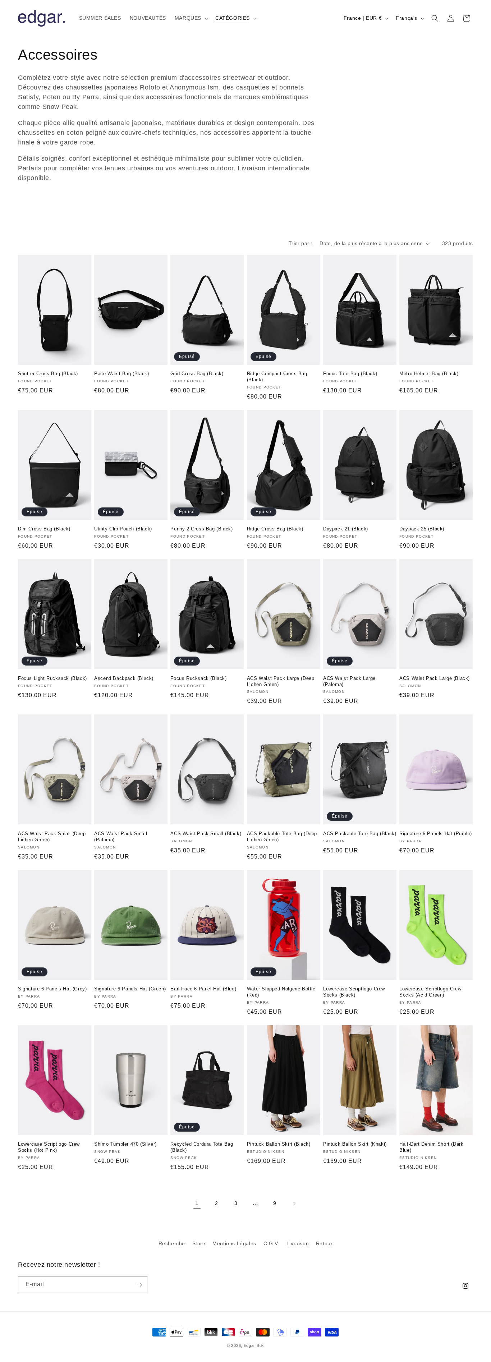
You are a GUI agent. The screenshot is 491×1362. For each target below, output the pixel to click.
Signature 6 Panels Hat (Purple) (435, 833)
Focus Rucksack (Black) (198, 678)
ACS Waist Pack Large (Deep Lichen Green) (281, 681)
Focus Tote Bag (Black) (350, 373)
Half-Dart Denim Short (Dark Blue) (431, 1147)
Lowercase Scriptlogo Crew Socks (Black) (354, 992)
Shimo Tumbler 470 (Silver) (125, 1144)
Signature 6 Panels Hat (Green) (130, 988)
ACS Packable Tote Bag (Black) (359, 833)
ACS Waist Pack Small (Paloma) (120, 836)
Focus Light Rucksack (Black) (52, 678)
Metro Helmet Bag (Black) (428, 373)
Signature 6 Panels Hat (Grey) (52, 988)
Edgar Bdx (254, 1345)
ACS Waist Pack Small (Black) (205, 833)
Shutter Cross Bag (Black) (48, 373)
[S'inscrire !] (139, 1284)
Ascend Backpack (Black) (123, 678)
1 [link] (197, 1203)
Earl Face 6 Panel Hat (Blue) (203, 988)
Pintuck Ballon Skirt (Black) (279, 1144)
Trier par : (300, 243)
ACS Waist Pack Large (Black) (434, 678)
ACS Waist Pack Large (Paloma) (349, 681)
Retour (324, 1243)
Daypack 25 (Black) (421, 529)
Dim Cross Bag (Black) (44, 529)
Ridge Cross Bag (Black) (275, 529)
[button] (190, 18)
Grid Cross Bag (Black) (196, 373)
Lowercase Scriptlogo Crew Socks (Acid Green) (430, 992)
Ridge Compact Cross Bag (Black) (277, 376)
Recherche (172, 1243)
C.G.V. (271, 1243)
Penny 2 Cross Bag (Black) (201, 529)
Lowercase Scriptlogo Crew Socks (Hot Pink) (49, 1147)
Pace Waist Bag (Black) (121, 373)
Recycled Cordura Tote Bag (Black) (201, 1147)
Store (199, 1243)
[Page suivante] (294, 1203)
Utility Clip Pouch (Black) (123, 529)
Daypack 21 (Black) (345, 529)
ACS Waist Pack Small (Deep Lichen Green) (52, 836)
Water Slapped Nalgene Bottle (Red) (281, 992)
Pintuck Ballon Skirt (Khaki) (355, 1144)
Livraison (297, 1243)
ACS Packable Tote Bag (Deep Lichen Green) (282, 836)
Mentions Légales (234, 1243)
